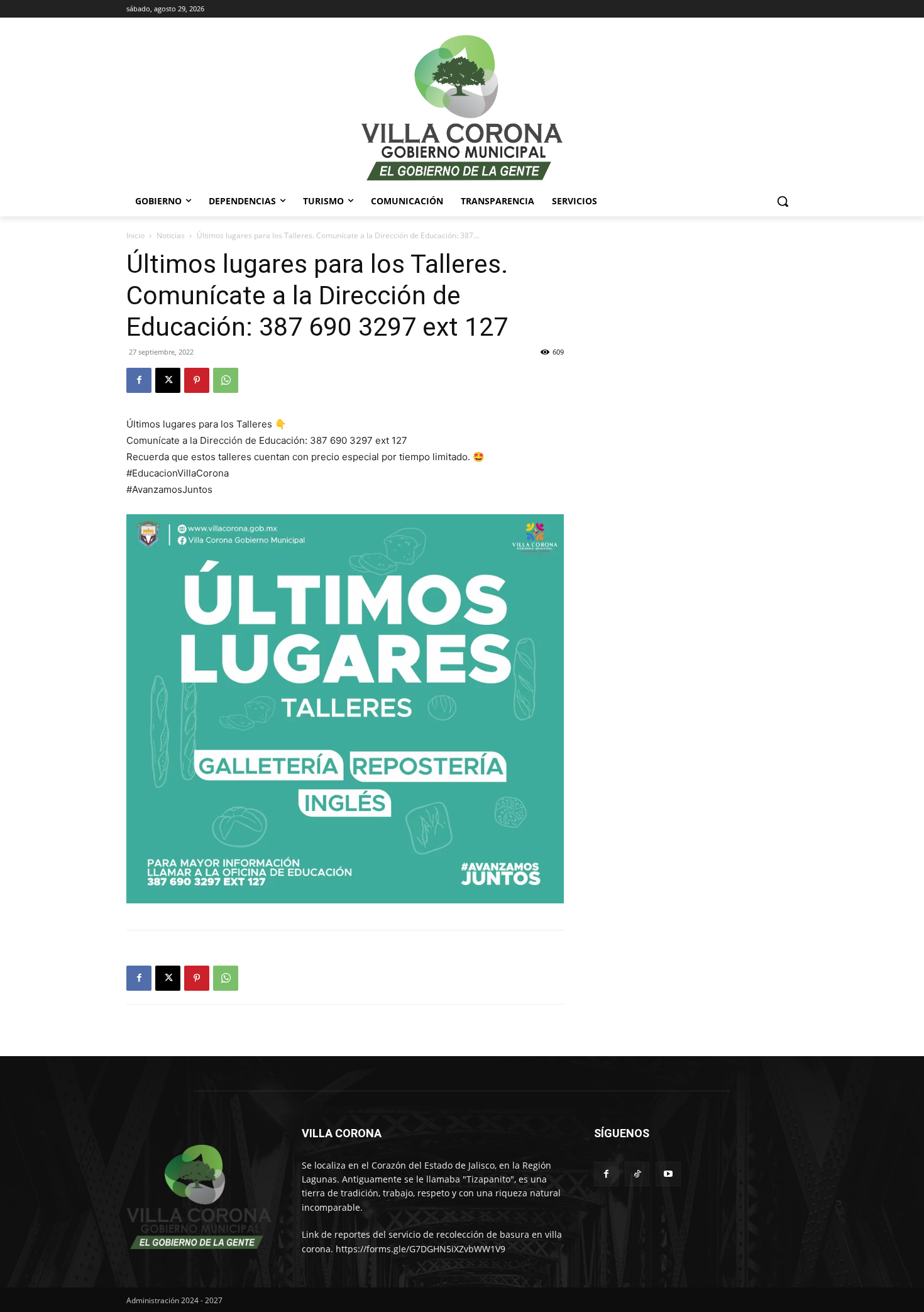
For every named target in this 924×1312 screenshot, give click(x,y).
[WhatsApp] (225, 380)
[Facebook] (138, 380)
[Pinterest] (196, 380)
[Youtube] (668, 1174)
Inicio (135, 235)
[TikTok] (637, 1174)
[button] (782, 201)
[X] (167, 380)
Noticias (171, 235)
